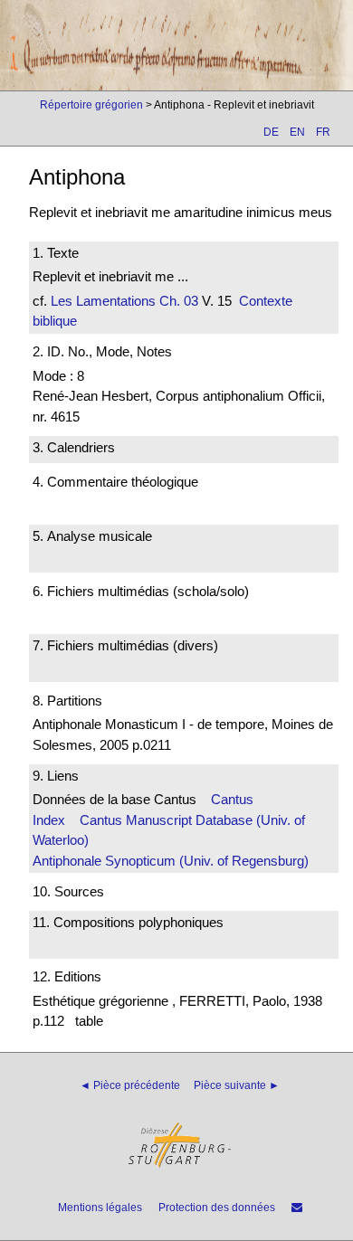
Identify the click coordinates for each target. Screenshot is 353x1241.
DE (271, 132)
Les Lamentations (103, 300)
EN (297, 132)
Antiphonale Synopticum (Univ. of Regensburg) (171, 860)
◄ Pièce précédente (130, 1085)
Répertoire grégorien (91, 105)
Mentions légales (100, 1207)
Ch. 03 (177, 300)
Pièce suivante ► (237, 1085)
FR (323, 132)
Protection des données (216, 1207)
